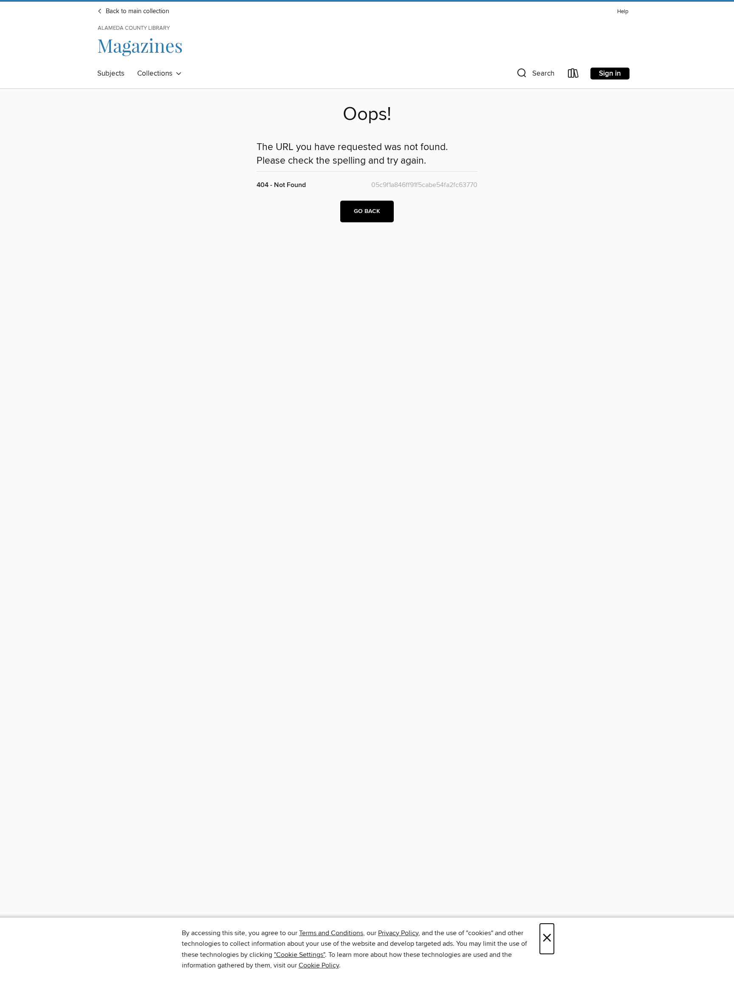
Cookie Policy (319, 965)
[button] (535, 75)
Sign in (610, 73)
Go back (367, 211)
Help (622, 12)
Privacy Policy (398, 933)
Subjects (110, 73)
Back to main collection (136, 11)
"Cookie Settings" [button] (299, 954)
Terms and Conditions (331, 933)
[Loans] (573, 75)
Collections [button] (156, 73)
